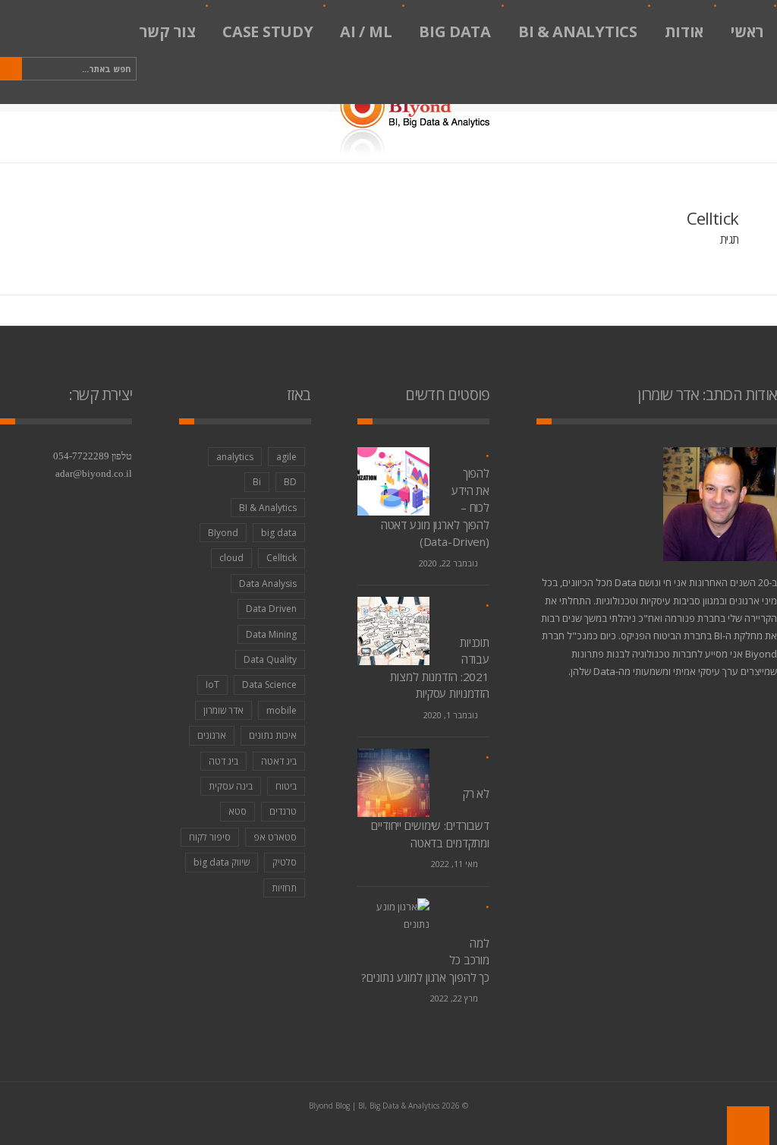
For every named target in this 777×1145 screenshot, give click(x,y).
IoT (212, 684)
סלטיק (284, 862)
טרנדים (283, 811)
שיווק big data (221, 862)
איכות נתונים (273, 735)
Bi (257, 481)
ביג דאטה (279, 761)
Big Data (455, 31)
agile (286, 456)
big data (279, 532)
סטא (237, 811)
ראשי (747, 31)
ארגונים (211, 735)
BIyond (223, 532)
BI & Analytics (577, 31)
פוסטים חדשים (447, 394)
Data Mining (271, 634)
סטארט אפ (275, 837)
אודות (684, 31)
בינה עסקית (231, 786)
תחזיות (284, 888)
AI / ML (366, 31)
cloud (231, 557)
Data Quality (270, 659)
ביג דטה (223, 761)
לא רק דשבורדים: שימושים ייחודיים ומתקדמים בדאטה (430, 818)
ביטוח (286, 786)
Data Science (269, 684)
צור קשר (167, 31)
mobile (281, 710)
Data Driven (271, 608)
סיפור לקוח (210, 837)
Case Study (267, 31)
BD (290, 481)
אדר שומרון (223, 710)
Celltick (281, 557)
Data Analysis (268, 583)
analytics (234, 456)
